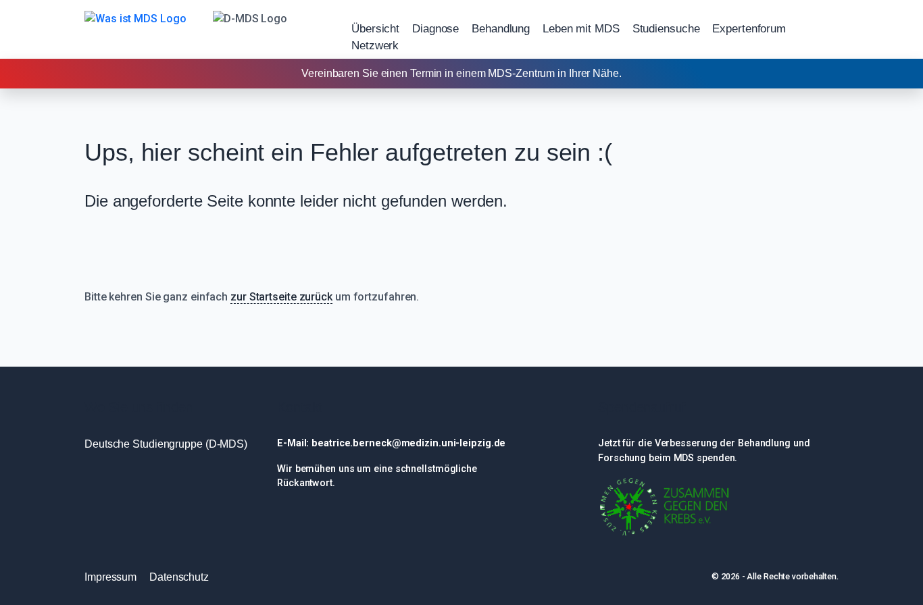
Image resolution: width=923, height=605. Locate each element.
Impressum (110, 577)
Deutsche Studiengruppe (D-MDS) (165, 444)
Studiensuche (666, 28)
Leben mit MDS (581, 28)
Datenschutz (179, 577)
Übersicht (375, 28)
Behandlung (501, 28)
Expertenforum (749, 28)
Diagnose (435, 28)
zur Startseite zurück (281, 296)
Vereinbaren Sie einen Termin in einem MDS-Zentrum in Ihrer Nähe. (461, 73)
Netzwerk (375, 45)
